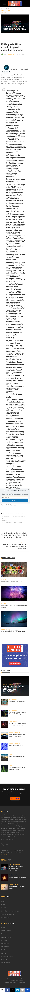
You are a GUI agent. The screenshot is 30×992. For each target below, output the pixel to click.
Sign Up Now (15, 500)
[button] (15, 491)
